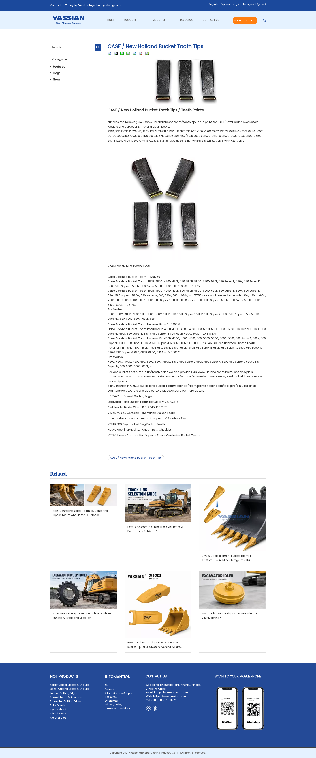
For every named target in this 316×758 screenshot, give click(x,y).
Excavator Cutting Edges (65, 701)
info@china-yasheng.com (104, 5)
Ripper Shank (58, 709)
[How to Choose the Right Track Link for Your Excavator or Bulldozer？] (158, 503)
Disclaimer (111, 701)
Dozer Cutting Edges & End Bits (69, 689)
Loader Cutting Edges (63, 693)
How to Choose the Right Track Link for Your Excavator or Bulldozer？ (155, 529)
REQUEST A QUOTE (245, 20)
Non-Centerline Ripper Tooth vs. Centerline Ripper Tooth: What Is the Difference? (80, 513)
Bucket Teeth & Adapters (66, 697)
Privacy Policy (113, 704)
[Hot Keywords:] (264, 21)
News (56, 79)
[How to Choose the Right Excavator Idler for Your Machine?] (232, 590)
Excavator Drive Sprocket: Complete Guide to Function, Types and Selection (82, 616)
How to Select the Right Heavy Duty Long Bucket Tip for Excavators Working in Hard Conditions (153, 645)
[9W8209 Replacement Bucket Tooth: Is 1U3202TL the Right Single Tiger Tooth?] (232, 517)
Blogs (56, 73)
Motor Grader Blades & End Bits (69, 685)
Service (109, 689)
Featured (59, 66)
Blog (107, 685)
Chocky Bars (58, 713)
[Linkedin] (154, 708)
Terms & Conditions (117, 708)
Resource (111, 697)
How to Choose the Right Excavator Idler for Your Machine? (229, 616)
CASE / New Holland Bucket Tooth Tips (136, 458)
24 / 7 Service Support (119, 693)
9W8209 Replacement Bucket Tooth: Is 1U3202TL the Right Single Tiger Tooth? (226, 558)
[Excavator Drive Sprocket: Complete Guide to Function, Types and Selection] (83, 590)
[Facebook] (148, 708)
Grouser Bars (58, 718)
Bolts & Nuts (57, 705)
